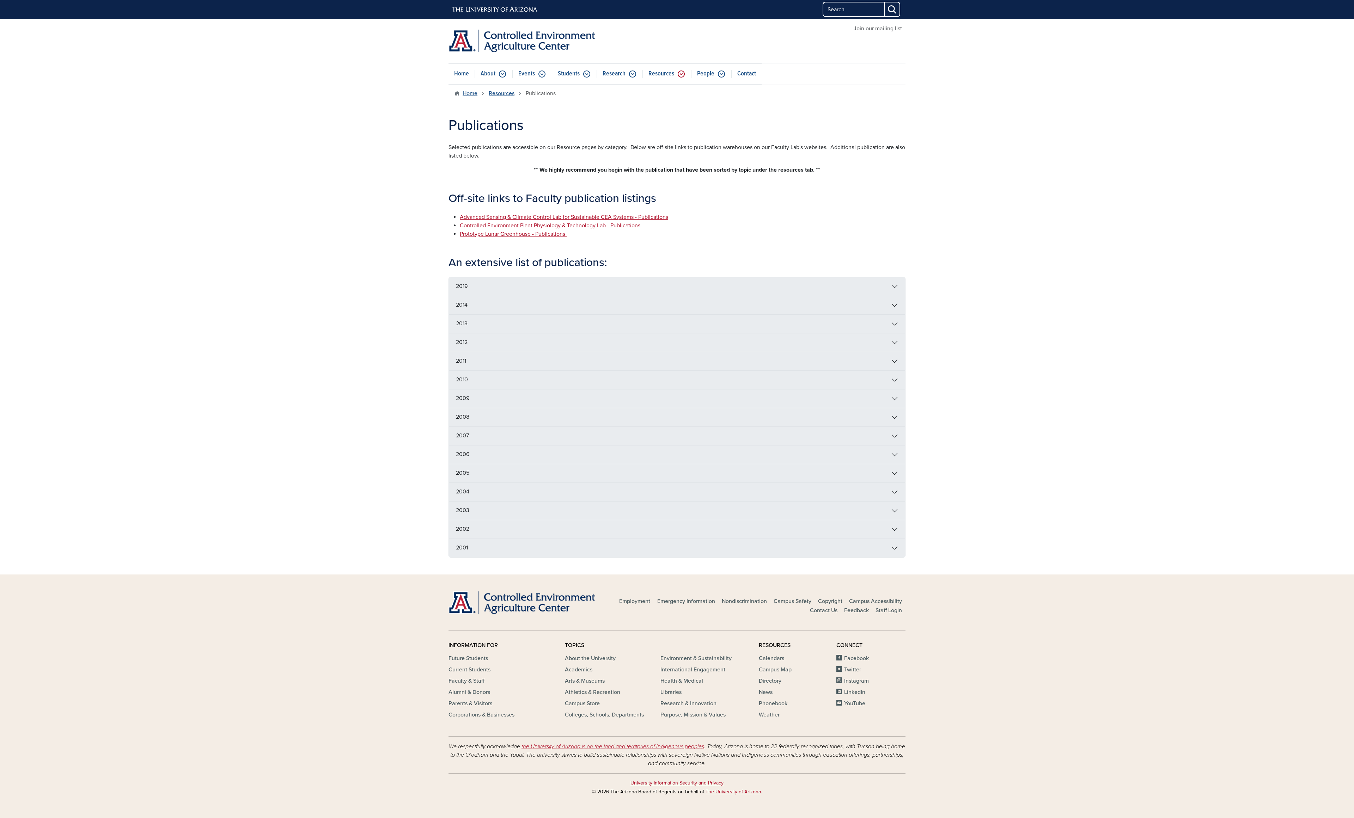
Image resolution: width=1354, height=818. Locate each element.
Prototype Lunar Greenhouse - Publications (513, 234)
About (488, 74)
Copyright (830, 601)
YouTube (854, 703)
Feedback (856, 610)
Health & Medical (681, 680)
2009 (462, 398)
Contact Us (823, 610)
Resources (661, 74)
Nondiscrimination (744, 601)
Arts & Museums (585, 680)
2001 (462, 547)
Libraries (671, 692)
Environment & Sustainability (696, 658)
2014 (462, 304)
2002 (462, 529)
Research (614, 74)
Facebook (856, 658)
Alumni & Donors (469, 692)
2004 (462, 491)
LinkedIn (854, 692)
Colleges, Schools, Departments (604, 714)
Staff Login (889, 610)
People (705, 74)
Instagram (856, 680)
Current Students (469, 669)
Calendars (771, 658)
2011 (461, 360)
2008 (462, 416)
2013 (462, 323)
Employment (634, 601)
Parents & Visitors (470, 703)
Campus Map (775, 669)
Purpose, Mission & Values (693, 714)
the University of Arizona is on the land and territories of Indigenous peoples (613, 746)
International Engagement (692, 669)
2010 (462, 379)
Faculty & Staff (466, 680)
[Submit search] (892, 9)
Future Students (468, 658)
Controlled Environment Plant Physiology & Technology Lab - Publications (550, 225)
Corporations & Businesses (481, 714)
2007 (462, 435)
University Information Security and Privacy (677, 783)
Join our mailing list (878, 28)
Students (569, 74)
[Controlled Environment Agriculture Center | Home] (522, 41)
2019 (462, 286)
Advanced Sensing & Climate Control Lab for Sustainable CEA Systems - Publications (564, 217)
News (766, 692)
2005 (462, 472)
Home (461, 74)
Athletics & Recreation (592, 692)
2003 (462, 510)
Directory (770, 680)
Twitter (852, 669)
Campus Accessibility (875, 601)
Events (526, 74)
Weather (769, 714)
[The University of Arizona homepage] (495, 9)
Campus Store (582, 703)
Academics (578, 669)
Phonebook (773, 703)
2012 (462, 342)
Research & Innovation (688, 703)
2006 (462, 454)
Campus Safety (792, 601)
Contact (746, 74)
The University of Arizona (733, 792)
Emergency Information (686, 601)
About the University (590, 658)
